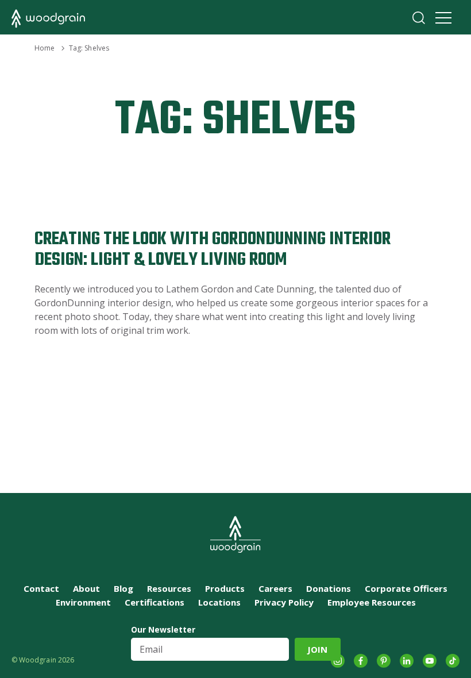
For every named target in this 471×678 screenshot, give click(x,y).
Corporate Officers (406, 588)
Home (44, 48)
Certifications (154, 602)
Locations (219, 602)
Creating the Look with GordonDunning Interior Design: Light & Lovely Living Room (212, 249)
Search (418, 17)
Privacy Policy (284, 602)
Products (225, 588)
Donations (328, 588)
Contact (41, 588)
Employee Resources (371, 602)
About (86, 588)
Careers (275, 588)
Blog (123, 588)
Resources (169, 588)
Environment (83, 602)
